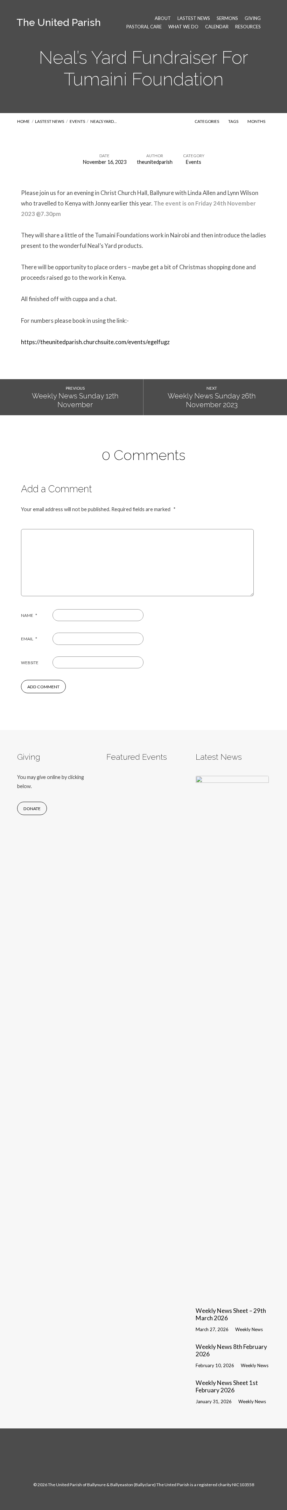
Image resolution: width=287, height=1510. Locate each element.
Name (29, 615)
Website (29, 662)
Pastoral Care (144, 27)
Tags (233, 121)
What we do (183, 27)
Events (77, 121)
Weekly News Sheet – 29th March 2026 (231, 1314)
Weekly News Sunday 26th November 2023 (211, 400)
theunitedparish (155, 162)
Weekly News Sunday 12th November (75, 400)
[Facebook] (136, 1458)
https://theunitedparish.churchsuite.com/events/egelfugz (95, 342)
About (163, 18)
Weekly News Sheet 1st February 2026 (227, 1386)
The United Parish (58, 22)
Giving (253, 18)
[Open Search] (268, 22)
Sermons (227, 18)
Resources (248, 27)
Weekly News (249, 1329)
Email (29, 638)
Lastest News (193, 18)
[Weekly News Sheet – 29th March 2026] (232, 1296)
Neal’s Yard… (103, 121)
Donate (32, 808)
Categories (207, 121)
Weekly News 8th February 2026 (231, 1350)
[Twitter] (151, 1458)
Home (23, 121)
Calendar (217, 27)
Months (256, 121)
